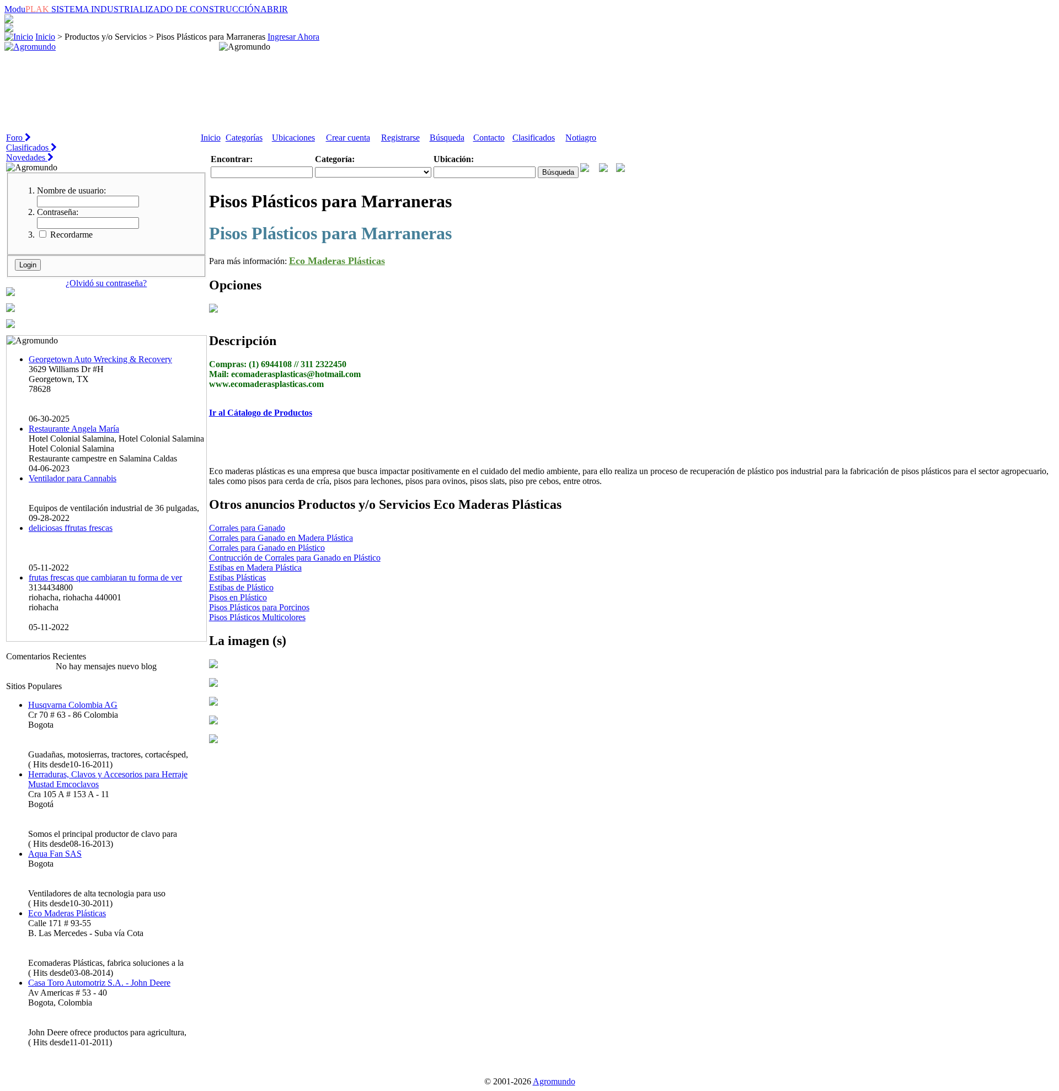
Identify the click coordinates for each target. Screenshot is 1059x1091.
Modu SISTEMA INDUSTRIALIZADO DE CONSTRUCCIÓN (146, 9)
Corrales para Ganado (247, 528)
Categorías (244, 137)
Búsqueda (447, 137)
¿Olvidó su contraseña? (106, 283)
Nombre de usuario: (71, 190)
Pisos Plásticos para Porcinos (259, 607)
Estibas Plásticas (237, 577)
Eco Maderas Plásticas (337, 260)
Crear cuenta (348, 137)
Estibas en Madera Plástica (255, 567)
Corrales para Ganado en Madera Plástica (281, 537)
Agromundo (554, 1081)
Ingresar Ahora (293, 36)
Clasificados (533, 137)
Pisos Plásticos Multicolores (257, 617)
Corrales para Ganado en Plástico (267, 547)
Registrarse (400, 137)
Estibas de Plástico (241, 587)
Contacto (489, 137)
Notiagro (580, 137)
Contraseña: (57, 212)
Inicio (45, 36)
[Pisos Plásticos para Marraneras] (213, 665)
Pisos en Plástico (238, 597)
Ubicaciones (293, 137)
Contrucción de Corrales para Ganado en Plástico (295, 557)
